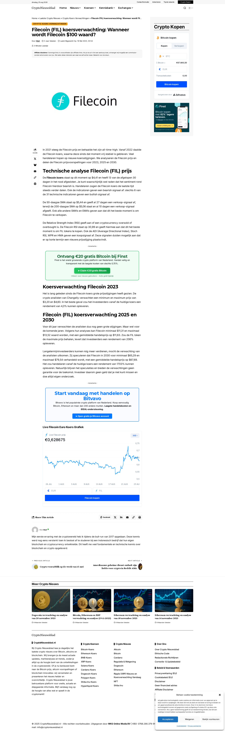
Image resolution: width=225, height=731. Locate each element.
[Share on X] (35, 159)
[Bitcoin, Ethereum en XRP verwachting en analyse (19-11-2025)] (92, 600)
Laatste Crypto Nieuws (49, 18)
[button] (219, 695)
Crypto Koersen (91, 644)
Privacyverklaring (194, 726)
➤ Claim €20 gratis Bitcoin (92, 270)
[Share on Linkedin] (121, 517)
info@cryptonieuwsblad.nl (50, 727)
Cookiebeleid (181, 726)
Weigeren (189, 719)
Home (34, 18)
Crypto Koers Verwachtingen (76, 18)
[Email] (35, 171)
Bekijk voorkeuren (210, 719)
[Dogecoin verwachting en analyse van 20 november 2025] (51, 600)
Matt (38, 41)
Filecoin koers (55, 177)
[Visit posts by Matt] (35, 530)
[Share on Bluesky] (35, 165)
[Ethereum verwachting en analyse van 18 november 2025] (133, 600)
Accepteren (167, 719)
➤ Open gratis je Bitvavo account (92, 416)
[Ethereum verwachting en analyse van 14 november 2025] (174, 600)
